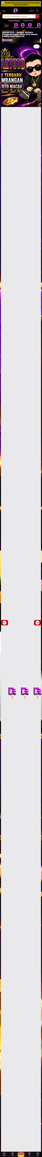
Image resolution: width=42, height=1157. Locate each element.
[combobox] (19, 16)
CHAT (38, 1155)
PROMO (4, 1155)
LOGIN (12, 1155)
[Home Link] (14, 10)
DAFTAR (21, 1155)
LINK (29, 1155)
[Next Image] (37, 622)
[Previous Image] (4, 622)
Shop (4, 10)
